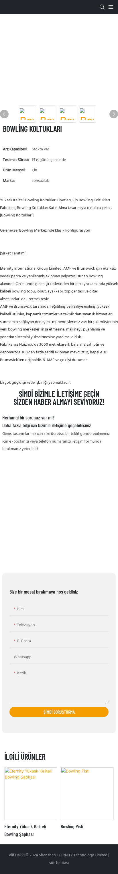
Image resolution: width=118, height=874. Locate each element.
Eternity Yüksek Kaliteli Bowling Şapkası (25, 830)
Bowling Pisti (72, 826)
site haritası (59, 863)
